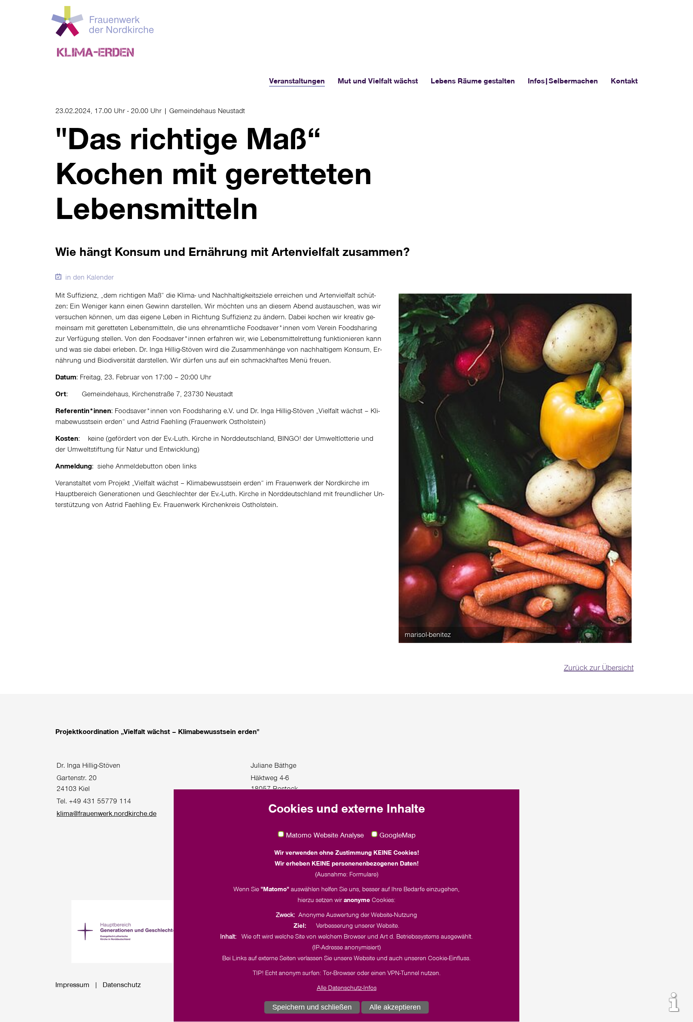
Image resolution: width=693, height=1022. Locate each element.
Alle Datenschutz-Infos (347, 987)
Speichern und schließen (312, 1007)
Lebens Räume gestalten (473, 80)
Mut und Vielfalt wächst (378, 80)
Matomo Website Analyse (325, 835)
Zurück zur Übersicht (599, 667)
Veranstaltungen (297, 80)
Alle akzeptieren (395, 1007)
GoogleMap (397, 835)
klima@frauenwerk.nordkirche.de (106, 813)
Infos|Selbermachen (563, 80)
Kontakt (624, 80)
